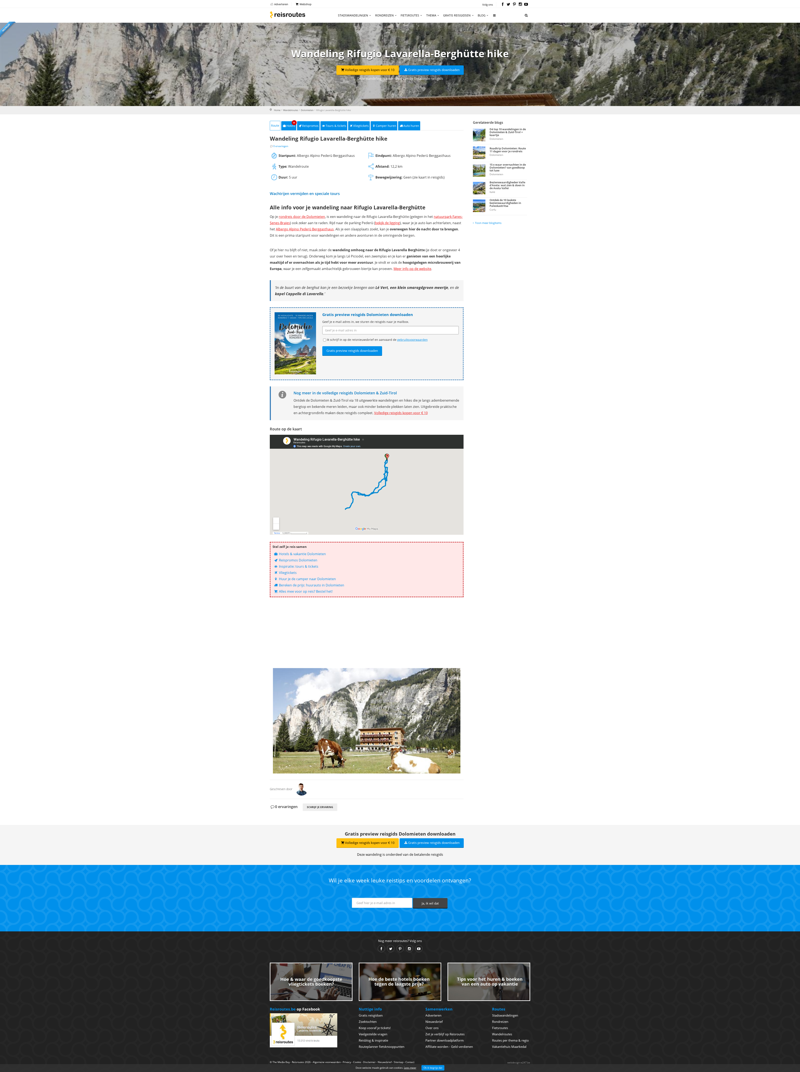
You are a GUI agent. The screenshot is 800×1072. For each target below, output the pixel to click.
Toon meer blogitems (488, 223)
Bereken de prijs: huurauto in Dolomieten (311, 585)
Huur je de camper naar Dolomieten (307, 579)
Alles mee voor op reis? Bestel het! (305, 591)
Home (277, 110)
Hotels (290, 124)
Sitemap (398, 1062)
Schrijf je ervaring (320, 807)
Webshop (305, 4)
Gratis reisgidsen (457, 15)
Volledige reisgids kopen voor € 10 (370, 70)
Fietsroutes (410, 15)
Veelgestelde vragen (373, 1034)
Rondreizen (384, 15)
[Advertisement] (367, 632)
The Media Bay (281, 1062)
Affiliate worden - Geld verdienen (449, 1047)
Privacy (347, 1062)
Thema (431, 15)
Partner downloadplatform (444, 1040)
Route (275, 125)
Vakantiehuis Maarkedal (509, 1047)
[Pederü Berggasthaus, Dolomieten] (367, 720)
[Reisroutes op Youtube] (526, 4)
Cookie (357, 1062)
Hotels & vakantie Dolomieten (302, 554)
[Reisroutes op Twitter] (508, 4)
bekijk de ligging (387, 223)
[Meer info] (494, 17)
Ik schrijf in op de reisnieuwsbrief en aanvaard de (377, 340)
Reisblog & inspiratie (373, 1040)
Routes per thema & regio (510, 1040)
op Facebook (295, 1009)
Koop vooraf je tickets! (375, 1028)
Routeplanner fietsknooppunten (381, 1047)
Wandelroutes (290, 110)
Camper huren (386, 126)
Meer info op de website (412, 268)
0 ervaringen (280, 146)
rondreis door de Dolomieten (302, 216)
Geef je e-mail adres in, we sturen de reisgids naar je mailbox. (365, 322)
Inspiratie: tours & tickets (298, 566)
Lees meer (410, 1068)
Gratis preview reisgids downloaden (434, 70)
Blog (481, 15)
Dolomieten (307, 110)
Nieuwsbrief (434, 1022)
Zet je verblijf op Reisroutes (445, 1034)
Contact (409, 1062)
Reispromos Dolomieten (297, 560)
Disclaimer (369, 1062)
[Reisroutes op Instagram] (520, 4)
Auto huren (411, 126)
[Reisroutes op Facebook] (502, 4)
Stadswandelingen (353, 15)
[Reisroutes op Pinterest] (514, 4)
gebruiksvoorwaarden (412, 340)
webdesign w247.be (518, 1062)
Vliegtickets (361, 126)
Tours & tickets (336, 126)
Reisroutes (287, 14)
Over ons (432, 1028)
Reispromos (310, 126)
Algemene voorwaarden (327, 1062)
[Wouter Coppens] (301, 789)
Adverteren (281, 4)
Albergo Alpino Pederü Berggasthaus (305, 229)
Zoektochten (368, 1022)
